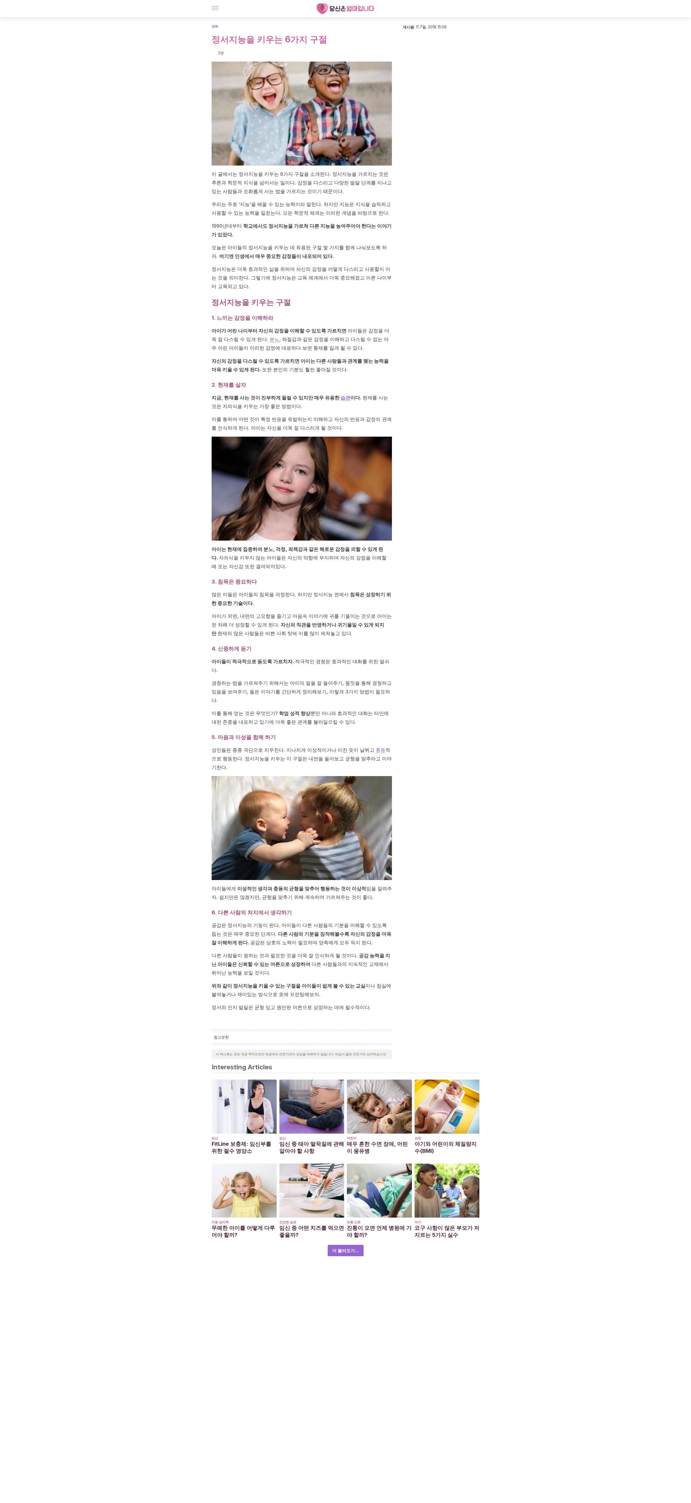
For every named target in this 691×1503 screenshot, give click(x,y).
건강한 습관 (287, 1222)
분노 (274, 339)
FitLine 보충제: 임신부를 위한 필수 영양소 (241, 1147)
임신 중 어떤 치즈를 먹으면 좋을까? (311, 1231)
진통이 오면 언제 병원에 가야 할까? (379, 1231)
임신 (215, 1138)
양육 (215, 26)
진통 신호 (354, 1222)
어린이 (352, 1138)
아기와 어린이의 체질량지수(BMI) (446, 1147)
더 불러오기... (345, 1250)
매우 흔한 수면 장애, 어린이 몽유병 (377, 1147)
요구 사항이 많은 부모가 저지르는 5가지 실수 (447, 1231)
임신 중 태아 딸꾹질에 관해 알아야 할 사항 (311, 1147)
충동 (380, 750)
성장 (418, 1138)
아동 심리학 (220, 1222)
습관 (345, 397)
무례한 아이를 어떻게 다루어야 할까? (243, 1231)
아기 (418, 1222)
